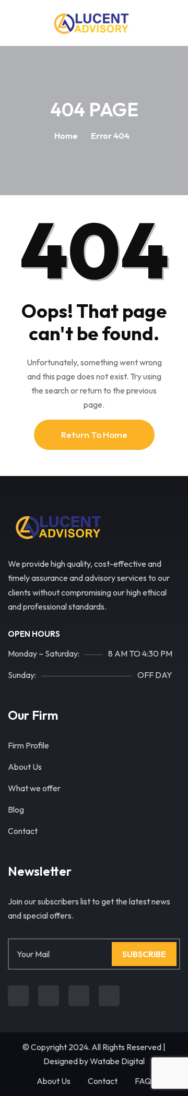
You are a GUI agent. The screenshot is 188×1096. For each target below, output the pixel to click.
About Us (25, 766)
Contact (23, 831)
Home (66, 135)
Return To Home (94, 434)
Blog (16, 809)
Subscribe (144, 954)
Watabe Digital (117, 1061)
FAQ (143, 1081)
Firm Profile (28, 745)
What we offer (34, 788)
